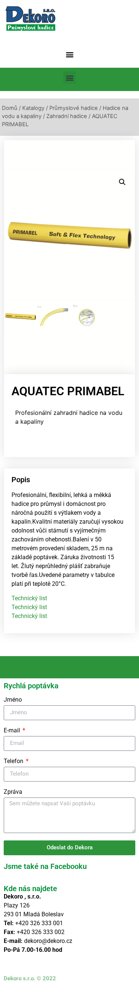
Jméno (13, 700)
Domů (9, 108)
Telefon (14, 761)
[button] (69, 54)
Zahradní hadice (66, 116)
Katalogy (33, 108)
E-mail (12, 731)
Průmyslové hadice (73, 108)
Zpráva (13, 792)
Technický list (29, 598)
